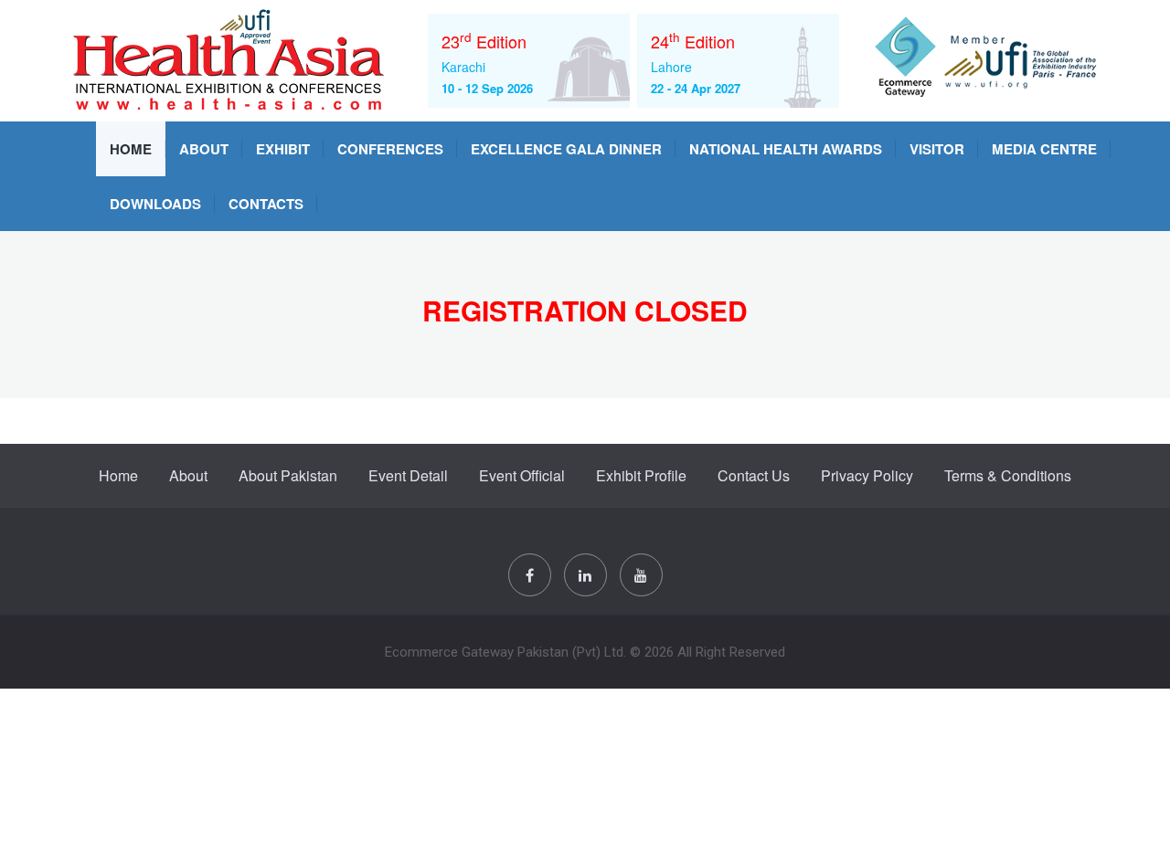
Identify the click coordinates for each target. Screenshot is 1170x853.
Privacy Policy (867, 475)
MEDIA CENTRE (1044, 149)
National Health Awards (785, 149)
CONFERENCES (390, 149)
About (204, 149)
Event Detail (408, 475)
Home (131, 149)
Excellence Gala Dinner (566, 149)
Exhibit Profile (641, 475)
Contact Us (754, 475)
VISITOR (936, 149)
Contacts (266, 204)
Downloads (155, 204)
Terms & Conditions (1007, 475)
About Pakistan (288, 475)
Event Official (522, 475)
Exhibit (283, 149)
